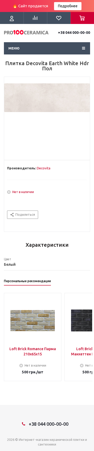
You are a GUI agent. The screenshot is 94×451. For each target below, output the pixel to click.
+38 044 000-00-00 (74, 32)
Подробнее (68, 6)
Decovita (43, 168)
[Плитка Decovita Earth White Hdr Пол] (47, 117)
